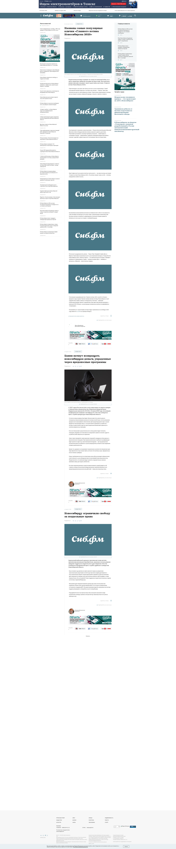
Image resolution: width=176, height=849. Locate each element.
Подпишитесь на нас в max (105, 320)
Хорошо (126, 846)
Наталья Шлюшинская (80, 483)
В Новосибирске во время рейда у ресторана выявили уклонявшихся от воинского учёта (49, 173)
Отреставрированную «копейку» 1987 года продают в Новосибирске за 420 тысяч (50, 29)
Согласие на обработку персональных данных (98, 841)
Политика (91, 820)
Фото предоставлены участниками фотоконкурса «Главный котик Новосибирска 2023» (83, 74)
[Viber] (79, 366)
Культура (58, 822)
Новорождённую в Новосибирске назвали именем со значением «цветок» (50, 179)
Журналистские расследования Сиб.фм (98, 10)
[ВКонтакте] (73, 366)
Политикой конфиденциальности (80, 846)
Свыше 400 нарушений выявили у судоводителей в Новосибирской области (50, 150)
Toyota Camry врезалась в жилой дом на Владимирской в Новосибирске (49, 91)
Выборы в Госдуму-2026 (60, 10)
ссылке (78, 311)
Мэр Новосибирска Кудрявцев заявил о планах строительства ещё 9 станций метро (49, 212)
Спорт (106, 822)
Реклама (58, 825)
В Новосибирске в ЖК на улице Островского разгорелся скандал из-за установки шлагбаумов (49, 204)
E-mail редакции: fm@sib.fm (118, 838)
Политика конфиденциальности (95, 840)
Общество (59, 820)
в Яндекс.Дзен (43, 837)
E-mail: (87, 827)
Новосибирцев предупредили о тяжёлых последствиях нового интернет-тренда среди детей (49, 165)
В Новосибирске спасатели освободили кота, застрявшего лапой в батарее (49, 104)
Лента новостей (45, 23)
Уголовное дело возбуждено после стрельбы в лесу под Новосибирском (49, 185)
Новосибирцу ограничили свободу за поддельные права (48, 78)
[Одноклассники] (75, 366)
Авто (74, 817)
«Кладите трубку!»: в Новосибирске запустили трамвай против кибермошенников (48, 111)
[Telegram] (81, 366)
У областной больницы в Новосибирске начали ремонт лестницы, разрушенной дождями (49, 158)
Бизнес (74, 820)
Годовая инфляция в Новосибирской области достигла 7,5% (48, 191)
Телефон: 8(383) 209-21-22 (63, 827)
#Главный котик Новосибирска (76, 316)
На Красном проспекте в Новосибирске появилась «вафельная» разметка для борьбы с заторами (49, 85)
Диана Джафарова (80, 326)
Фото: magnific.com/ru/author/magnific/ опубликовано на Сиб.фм (78, 402)
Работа (107, 820)
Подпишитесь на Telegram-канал (88, 76)
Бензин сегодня (77, 10)
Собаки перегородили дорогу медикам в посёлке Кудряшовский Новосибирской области (49, 118)
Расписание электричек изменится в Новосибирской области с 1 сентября (49, 64)
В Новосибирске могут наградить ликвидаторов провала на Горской (48, 218)
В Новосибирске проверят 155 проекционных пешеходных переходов (49, 144)
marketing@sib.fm (60, 831)
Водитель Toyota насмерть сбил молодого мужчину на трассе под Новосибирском (50, 197)
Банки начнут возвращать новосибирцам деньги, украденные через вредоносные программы (49, 71)
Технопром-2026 (43, 10)
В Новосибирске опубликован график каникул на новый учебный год (48, 232)
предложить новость (46, 25)
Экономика (92, 822)
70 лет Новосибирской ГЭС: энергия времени (125, 10)
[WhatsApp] (77, 366)
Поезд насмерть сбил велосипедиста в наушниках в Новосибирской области (49, 138)
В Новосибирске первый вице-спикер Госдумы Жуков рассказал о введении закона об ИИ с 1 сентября (49, 226)
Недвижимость (109, 817)
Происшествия (60, 817)
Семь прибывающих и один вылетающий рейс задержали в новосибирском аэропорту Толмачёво (49, 132)
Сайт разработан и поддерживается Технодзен (122, 841)
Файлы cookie (91, 843)
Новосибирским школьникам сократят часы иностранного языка (49, 97)
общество (79, 23)
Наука (74, 822)
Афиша (90, 817)
